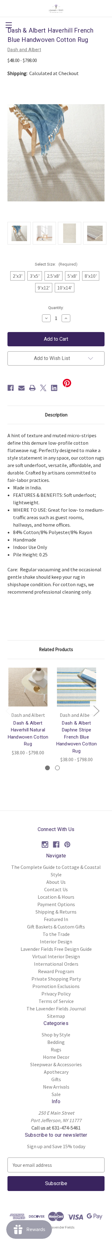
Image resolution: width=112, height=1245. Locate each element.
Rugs (56, 1049)
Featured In (56, 919)
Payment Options (56, 904)
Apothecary (56, 1072)
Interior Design (56, 941)
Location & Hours (56, 897)
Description (56, 415)
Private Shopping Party (56, 979)
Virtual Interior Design (56, 956)
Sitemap (56, 1016)
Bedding (56, 1042)
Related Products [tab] (56, 649)
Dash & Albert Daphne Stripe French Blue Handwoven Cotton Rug (76, 737)
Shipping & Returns (56, 912)
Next (96, 710)
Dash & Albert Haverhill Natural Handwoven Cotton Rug (28, 733)
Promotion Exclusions (56, 986)
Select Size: (56, 264)
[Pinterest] (67, 844)
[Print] (32, 388)
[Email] (21, 388)
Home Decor (56, 1057)
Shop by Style (56, 1035)
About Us (56, 882)
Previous (8, 710)
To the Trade (56, 934)
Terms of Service (56, 1001)
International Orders (56, 964)
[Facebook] (10, 388)
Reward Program (56, 971)
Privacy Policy (56, 994)
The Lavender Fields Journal (56, 1008)
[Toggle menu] (8, 25)
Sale (56, 1094)
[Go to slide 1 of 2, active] (47, 768)
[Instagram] (45, 844)
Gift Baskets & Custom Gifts (56, 927)
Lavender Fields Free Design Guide (56, 949)
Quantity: (56, 307)
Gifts (56, 1079)
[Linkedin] (54, 388)
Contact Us (56, 889)
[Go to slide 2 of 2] (57, 768)
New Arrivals (56, 1087)
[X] (43, 388)
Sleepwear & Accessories (56, 1064)
